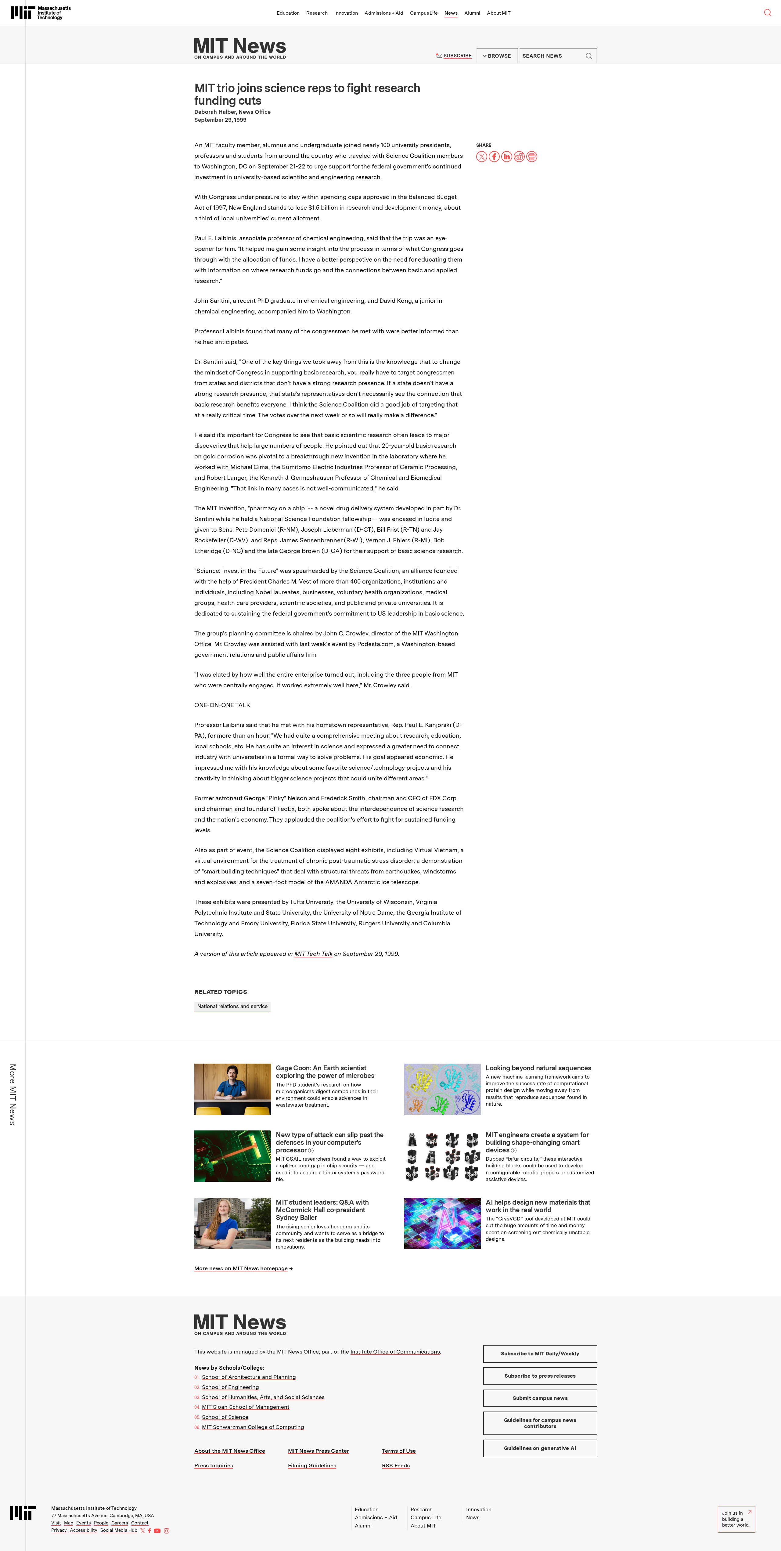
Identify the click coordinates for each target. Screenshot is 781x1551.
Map (68, 1523)
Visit (56, 1523)
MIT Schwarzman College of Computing (253, 1427)
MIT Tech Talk (313, 953)
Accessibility (83, 1530)
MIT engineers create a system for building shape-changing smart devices (537, 1142)
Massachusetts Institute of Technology (94, 1508)
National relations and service (232, 1006)
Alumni (472, 13)
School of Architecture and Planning (249, 1377)
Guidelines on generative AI (540, 1448)
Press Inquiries (213, 1465)
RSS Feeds (396, 1465)
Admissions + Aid (384, 13)
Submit (589, 56)
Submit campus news (540, 1398)
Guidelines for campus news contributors (540, 1423)
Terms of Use (399, 1451)
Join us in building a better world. (736, 1519)
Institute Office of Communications (395, 1351)
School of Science (225, 1417)
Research (317, 13)
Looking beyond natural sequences (538, 1068)
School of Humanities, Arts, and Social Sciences (263, 1397)
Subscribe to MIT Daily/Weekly (540, 1353)
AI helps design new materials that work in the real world (538, 1206)
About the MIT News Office (229, 1451)
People (101, 1523)
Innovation (346, 13)
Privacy (59, 1530)
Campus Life (424, 13)
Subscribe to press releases (540, 1376)
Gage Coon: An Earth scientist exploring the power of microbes (325, 1071)
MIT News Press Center (318, 1451)
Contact (140, 1523)
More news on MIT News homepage (241, 1268)
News (451, 13)
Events (83, 1523)
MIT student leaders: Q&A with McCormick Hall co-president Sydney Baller (322, 1210)
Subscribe (457, 56)
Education (288, 13)
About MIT (498, 13)
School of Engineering (230, 1387)
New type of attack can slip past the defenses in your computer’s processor (329, 1142)
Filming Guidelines (312, 1465)
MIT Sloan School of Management (246, 1407)
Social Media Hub (118, 1530)
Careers (119, 1523)
